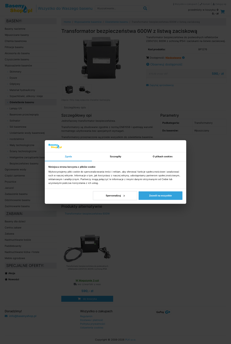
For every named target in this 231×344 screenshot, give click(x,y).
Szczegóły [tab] (115, 156)
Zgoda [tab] (68, 156)
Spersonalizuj (113, 195)
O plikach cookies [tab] (163, 156)
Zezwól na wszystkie (160, 195)
